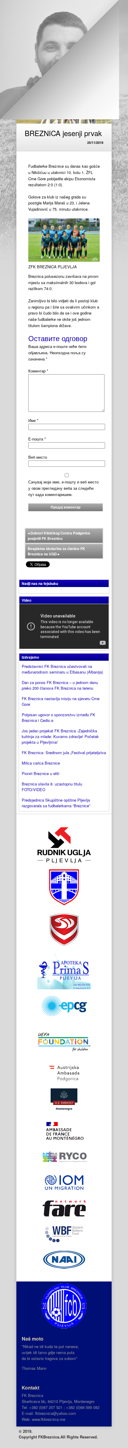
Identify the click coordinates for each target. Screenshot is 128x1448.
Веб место (37, 457)
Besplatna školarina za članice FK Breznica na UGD (56, 551)
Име (33, 420)
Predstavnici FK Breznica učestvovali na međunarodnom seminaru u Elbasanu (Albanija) (62, 669)
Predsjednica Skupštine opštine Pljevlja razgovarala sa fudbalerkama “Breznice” (56, 802)
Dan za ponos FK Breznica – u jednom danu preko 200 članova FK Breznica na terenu (60, 685)
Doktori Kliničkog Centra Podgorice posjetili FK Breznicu (59, 535)
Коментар (38, 371)
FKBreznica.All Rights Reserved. (68, 1437)
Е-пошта (37, 439)
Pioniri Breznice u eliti (40, 773)
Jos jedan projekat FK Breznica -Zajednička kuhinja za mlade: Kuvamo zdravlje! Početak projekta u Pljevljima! (60, 736)
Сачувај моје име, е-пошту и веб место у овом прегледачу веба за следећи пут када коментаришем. (63, 488)
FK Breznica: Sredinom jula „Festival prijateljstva (64, 752)
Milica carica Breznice (41, 763)
